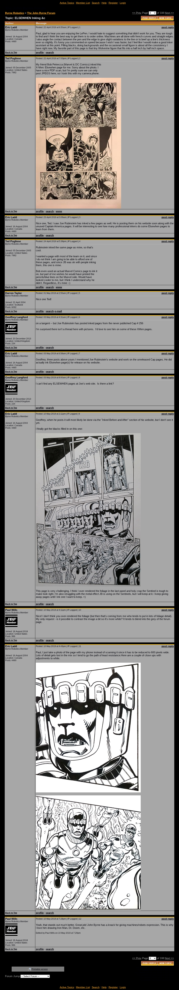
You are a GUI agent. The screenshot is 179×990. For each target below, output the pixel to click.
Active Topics (67, 2)
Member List (83, 2)
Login (123, 2)
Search (96, 2)
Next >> (169, 12)
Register (113, 2)
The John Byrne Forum (41, 13)
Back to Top (11, 52)
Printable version (40, 969)
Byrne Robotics (14, 13)
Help (104, 2)
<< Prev (136, 12)
